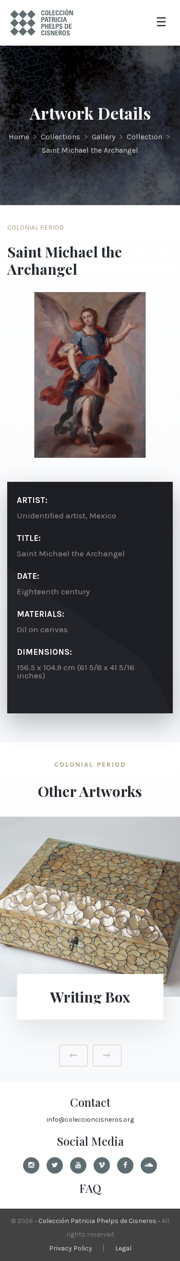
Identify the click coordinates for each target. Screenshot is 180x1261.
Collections (60, 136)
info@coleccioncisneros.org (90, 1119)
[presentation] (73, 1055)
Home (19, 136)
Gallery (103, 136)
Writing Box (90, 996)
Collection (144, 136)
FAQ (90, 1188)
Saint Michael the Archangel (90, 150)
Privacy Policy (70, 1248)
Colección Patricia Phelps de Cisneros (97, 1221)
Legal (123, 1248)
